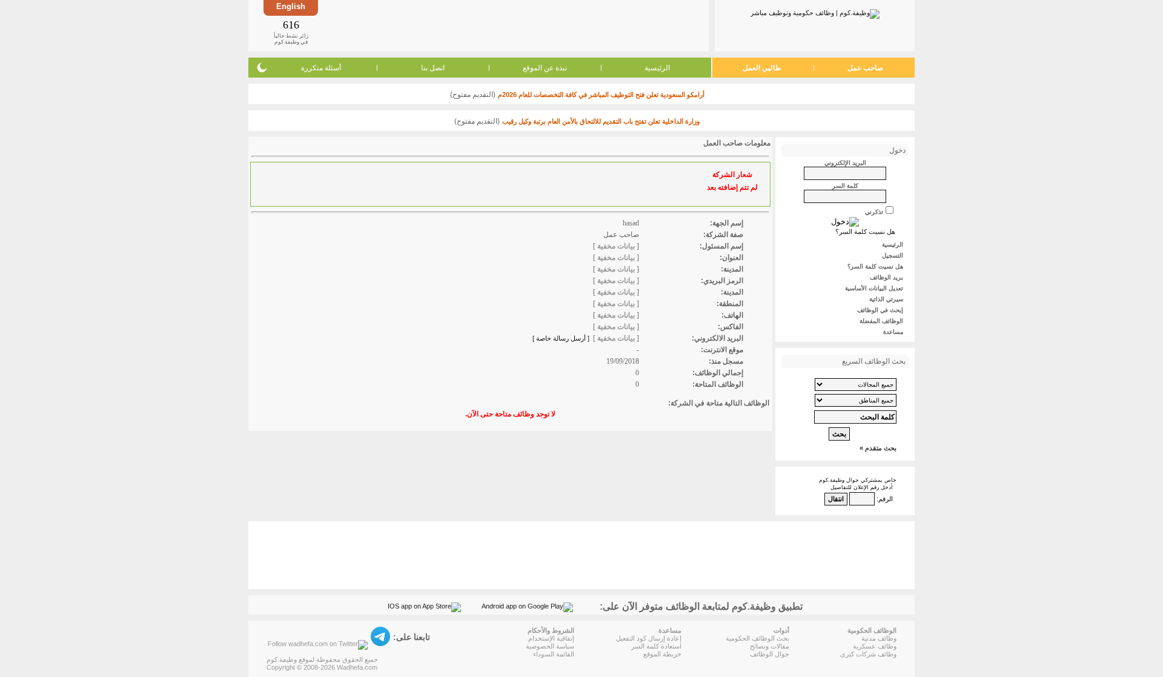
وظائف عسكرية (874, 646)
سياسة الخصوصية (550, 646)
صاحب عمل (865, 68)
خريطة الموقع (662, 654)
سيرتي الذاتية (886, 299)
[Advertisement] (512, 25)
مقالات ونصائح (769, 646)
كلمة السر (845, 185)
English (290, 6)
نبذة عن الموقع (545, 68)
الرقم (885, 498)
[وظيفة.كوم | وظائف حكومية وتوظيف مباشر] (815, 11)
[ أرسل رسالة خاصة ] (560, 338)
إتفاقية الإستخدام (551, 638)
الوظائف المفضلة (881, 321)
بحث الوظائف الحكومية (757, 638)
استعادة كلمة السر (656, 646)
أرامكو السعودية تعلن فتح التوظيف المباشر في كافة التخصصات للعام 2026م (601, 94)
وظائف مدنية (878, 638)
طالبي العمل (762, 68)
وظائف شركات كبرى (868, 654)
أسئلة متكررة (321, 68)
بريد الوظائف (886, 277)
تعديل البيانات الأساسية (874, 288)
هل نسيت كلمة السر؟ (865, 231)
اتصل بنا (433, 68)
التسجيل (892, 255)
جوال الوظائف (769, 654)
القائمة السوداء (553, 654)
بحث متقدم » (878, 448)
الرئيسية (657, 68)
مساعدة (893, 331)
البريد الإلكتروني (845, 162)
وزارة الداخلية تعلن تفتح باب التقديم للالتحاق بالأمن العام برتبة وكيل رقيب (601, 121)
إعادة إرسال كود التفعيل (648, 638)
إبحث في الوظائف (880, 310)
